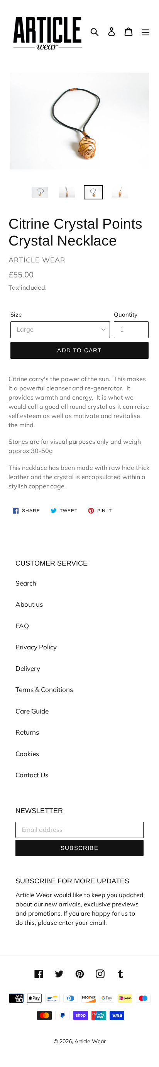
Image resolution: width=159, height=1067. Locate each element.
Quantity (125, 314)
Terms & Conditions (44, 689)
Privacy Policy (36, 647)
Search (25, 583)
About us (29, 604)
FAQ (22, 626)
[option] (40, 193)
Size (16, 314)
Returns (27, 732)
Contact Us (31, 775)
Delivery (27, 668)
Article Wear (90, 1041)
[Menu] (145, 31)
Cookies (27, 754)
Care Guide (32, 711)
